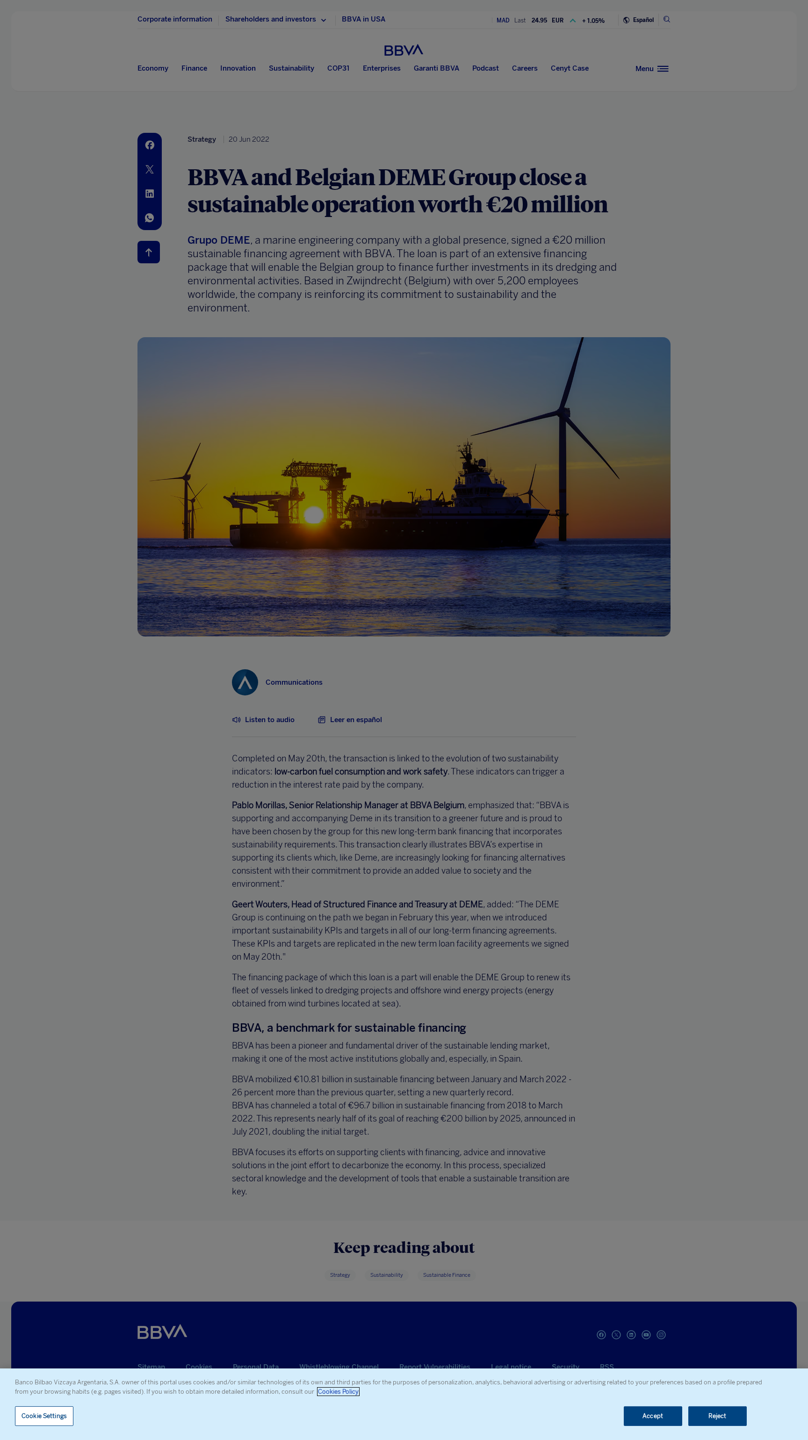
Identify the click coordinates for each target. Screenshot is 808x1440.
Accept (652, 1415)
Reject (717, 1415)
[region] (404, 1404)
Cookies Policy (338, 1391)
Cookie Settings (44, 1415)
